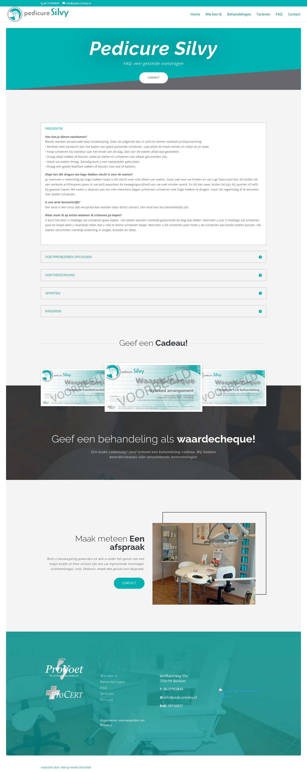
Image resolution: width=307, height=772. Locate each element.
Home (195, 15)
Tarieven (263, 15)
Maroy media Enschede (76, 767)
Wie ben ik (214, 15)
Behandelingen (239, 15)
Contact (294, 15)
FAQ (279, 15)
